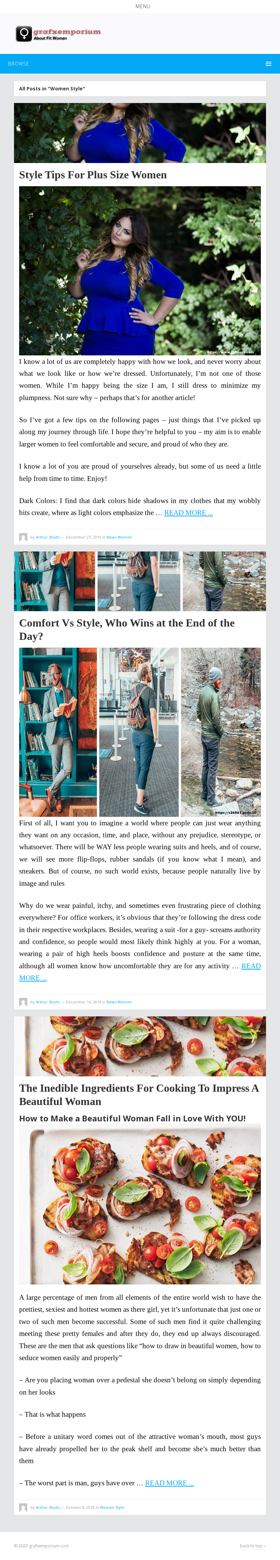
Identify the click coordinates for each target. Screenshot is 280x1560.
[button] (140, 6)
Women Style (112, 1507)
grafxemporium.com (49, 1546)
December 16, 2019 (83, 1001)
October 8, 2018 (80, 1507)
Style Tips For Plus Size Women (93, 174)
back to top (251, 1546)
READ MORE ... (188, 512)
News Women (119, 537)
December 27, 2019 (83, 537)
